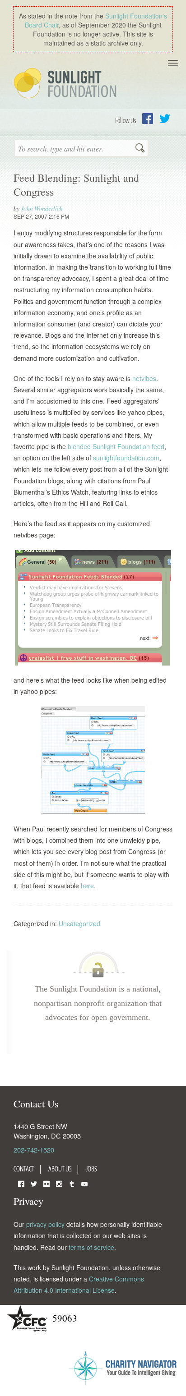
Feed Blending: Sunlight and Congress (76, 184)
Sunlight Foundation (67, 84)
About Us (60, 1169)
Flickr (46, 1183)
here (87, 885)
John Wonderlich (42, 208)
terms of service (91, 1247)
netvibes (144, 378)
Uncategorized (79, 923)
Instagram (59, 1183)
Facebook (147, 118)
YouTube (84, 1183)
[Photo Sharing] (93, 608)
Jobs (91, 1169)
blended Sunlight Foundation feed (116, 446)
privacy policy (45, 1224)
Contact (24, 1169)
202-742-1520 (34, 1149)
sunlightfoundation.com (126, 457)
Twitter (164, 118)
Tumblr (72, 1183)
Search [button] (139, 148)
